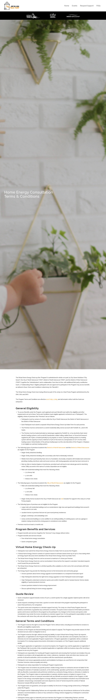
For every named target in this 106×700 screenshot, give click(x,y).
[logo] (11, 5)
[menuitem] (66, 5)
